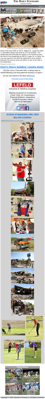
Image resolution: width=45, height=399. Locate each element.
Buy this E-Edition (22, 117)
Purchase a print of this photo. (22, 79)
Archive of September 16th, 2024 (22, 114)
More (32, 76)
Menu (42, 6)
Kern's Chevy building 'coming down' (22, 67)
